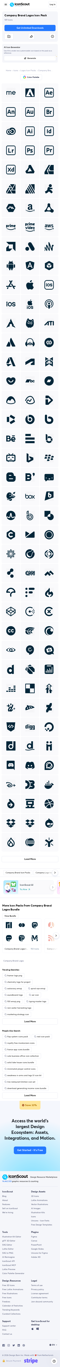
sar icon (35, 995)
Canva (34, 1240)
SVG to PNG (7, 1253)
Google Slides (37, 1249)
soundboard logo (15, 995)
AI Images (35, 1208)
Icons (16, 70)
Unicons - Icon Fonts (40, 1220)
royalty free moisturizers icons (20, 1043)
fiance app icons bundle (18, 1049)
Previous (7, 887)
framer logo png (14, 975)
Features (6, 1204)
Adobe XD (35, 1257)
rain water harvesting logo (19, 1008)
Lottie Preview (8, 1269)
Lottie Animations (39, 1200)
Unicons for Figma (39, 1253)
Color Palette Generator (13, 1273)
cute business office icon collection (23, 1056)
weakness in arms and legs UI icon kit (24, 1075)
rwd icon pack (43, 1036)
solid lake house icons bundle (20, 1062)
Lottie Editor (8, 1249)
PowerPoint (36, 1245)
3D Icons (35, 1196)
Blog (4, 1196)
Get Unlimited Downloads (30, 28)
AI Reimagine (8, 1257)
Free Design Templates (41, 1224)
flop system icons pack (17, 1036)
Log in (52, 4)
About (5, 1200)
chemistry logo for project (18, 982)
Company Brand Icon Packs (46, 70)
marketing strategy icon (18, 1014)
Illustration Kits (38, 1212)
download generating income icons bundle (26, 1088)
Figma (34, 1236)
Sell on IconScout (10, 1208)
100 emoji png (13, 1001)
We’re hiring (7, 1212)
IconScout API (8, 1261)
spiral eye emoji (38, 988)
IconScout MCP (9, 1265)
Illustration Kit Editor (11, 1236)
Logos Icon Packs (28, 70)
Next (53, 887)
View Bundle (10, 916)
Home (8, 70)
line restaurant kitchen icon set (21, 1082)
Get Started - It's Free (30, 1150)
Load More (30, 859)
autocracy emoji (14, 988)
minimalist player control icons (21, 1069)
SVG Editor (7, 1245)
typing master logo (37, 1001)
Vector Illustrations (39, 1204)
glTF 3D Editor (8, 1240)
